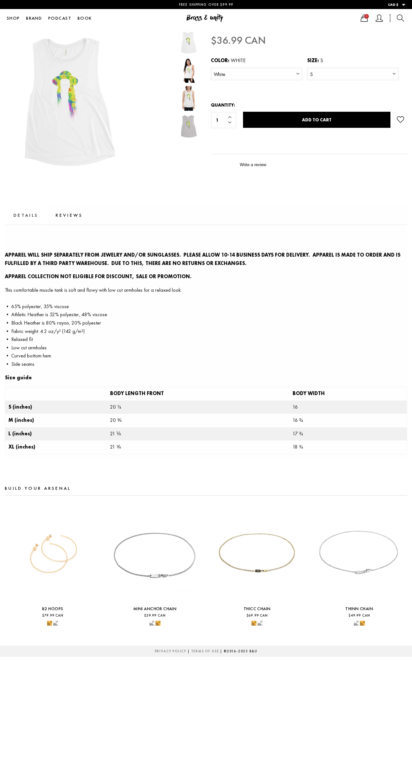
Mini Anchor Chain (52, 608)
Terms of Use (205, 651)
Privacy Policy (170, 651)
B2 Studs (359, 608)
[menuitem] (13, 18)
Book (85, 18)
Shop (13, 18)
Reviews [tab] (69, 215)
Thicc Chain (154, 608)
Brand (34, 18)
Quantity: (223, 105)
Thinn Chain (257, 608)
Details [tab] (26, 215)
